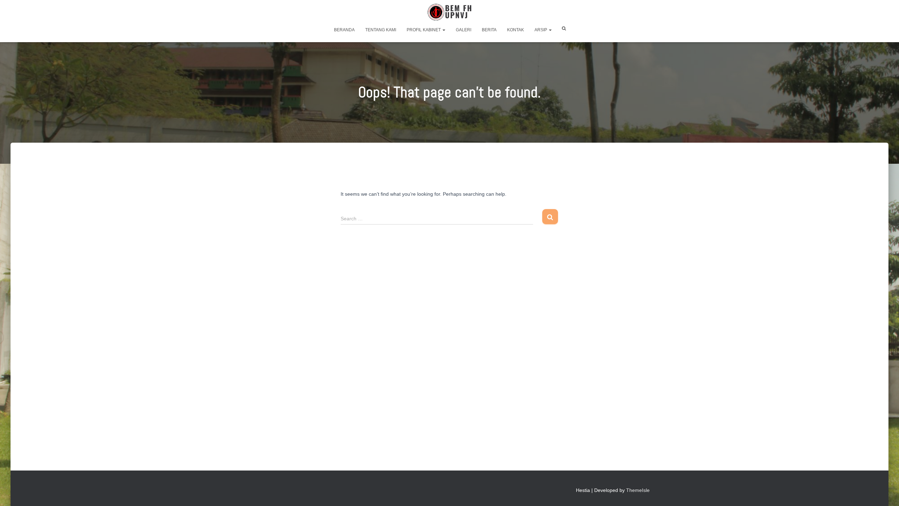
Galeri (463, 29)
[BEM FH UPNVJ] (449, 12)
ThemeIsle (638, 490)
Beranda (344, 29)
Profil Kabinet (424, 29)
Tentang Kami (380, 29)
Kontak (515, 29)
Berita (489, 29)
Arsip (541, 29)
